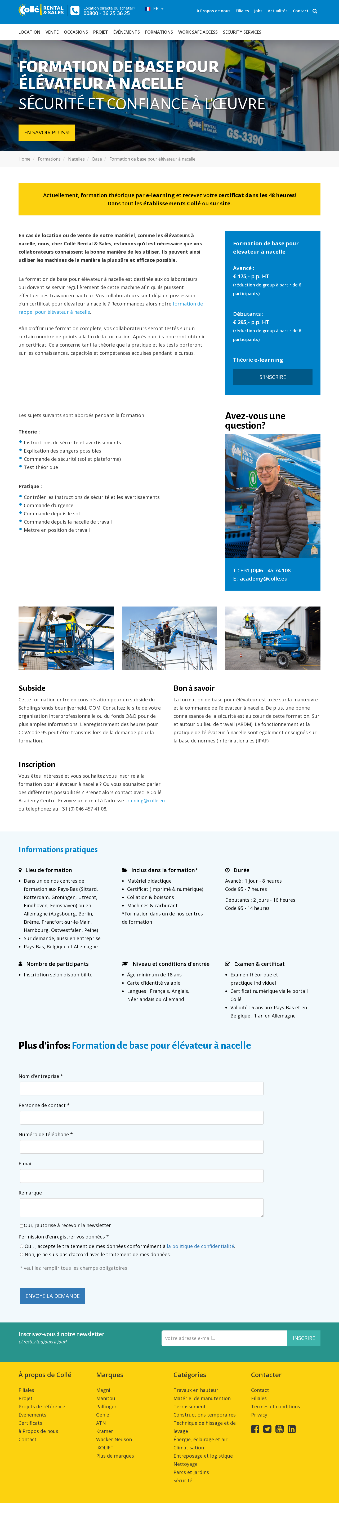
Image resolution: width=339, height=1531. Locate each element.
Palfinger (106, 1406)
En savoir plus (45, 132)
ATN (101, 1423)
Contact (301, 10)
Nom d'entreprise (41, 1076)
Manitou (105, 1398)
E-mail (26, 1163)
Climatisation (188, 1447)
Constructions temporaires (204, 1414)
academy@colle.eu (264, 578)
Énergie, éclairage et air (200, 1439)
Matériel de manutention (202, 1398)
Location (29, 32)
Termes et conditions (275, 1406)
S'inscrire (273, 376)
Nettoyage (185, 1464)
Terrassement (189, 1406)
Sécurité (182, 1480)
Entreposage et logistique (203, 1456)
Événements (126, 32)
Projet (100, 32)
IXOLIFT (105, 1447)
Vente (52, 32)
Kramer (104, 1431)
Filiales (242, 10)
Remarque (30, 1192)
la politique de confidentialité (200, 1246)
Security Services (242, 32)
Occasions (76, 32)
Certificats (30, 1423)
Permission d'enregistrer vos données (64, 1236)
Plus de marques (115, 1456)
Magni (103, 1390)
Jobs (258, 10)
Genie (102, 1414)
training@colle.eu (145, 800)
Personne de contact (44, 1105)
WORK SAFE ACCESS (198, 32)
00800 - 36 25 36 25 (106, 13)
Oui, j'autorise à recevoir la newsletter (67, 1225)
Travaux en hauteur (195, 1390)
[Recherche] (314, 12)
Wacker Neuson (114, 1439)
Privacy (259, 1414)
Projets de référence (42, 1406)
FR (155, 8)
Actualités (278, 10)
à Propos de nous (213, 10)
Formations (159, 32)
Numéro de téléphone (46, 1134)
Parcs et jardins (191, 1472)
